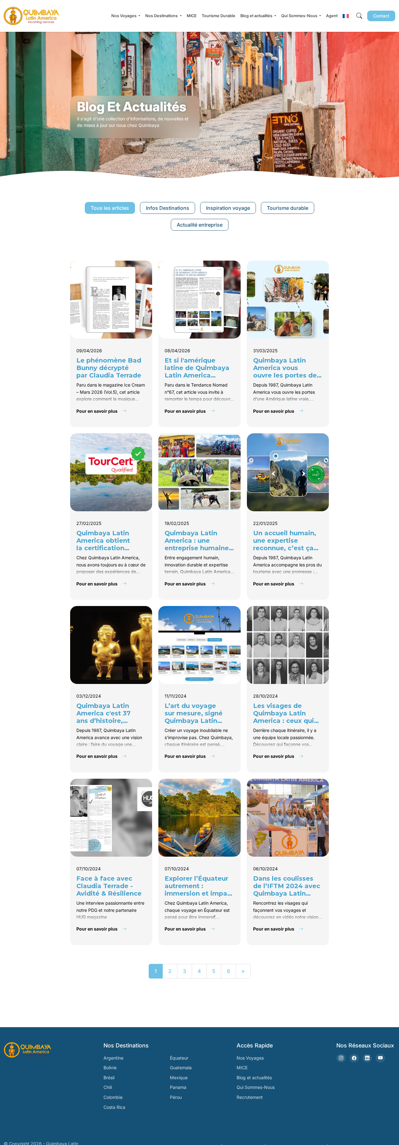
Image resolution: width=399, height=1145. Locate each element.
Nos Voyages (250, 1058)
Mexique (179, 1077)
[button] (345, 16)
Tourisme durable (287, 208)
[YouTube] (380, 1058)
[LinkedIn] (367, 1058)
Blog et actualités (254, 1077)
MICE (192, 15)
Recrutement (250, 1097)
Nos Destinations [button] (162, 15)
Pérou (176, 1097)
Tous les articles (110, 208)
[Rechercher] (359, 16)
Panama (178, 1087)
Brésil (108, 1077)
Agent (332, 15)
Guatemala (181, 1067)
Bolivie (110, 1067)
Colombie (113, 1097)
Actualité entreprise (200, 225)
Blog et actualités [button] (256, 15)
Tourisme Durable (218, 15)
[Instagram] (341, 1058)
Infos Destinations (167, 208)
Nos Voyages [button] (124, 15)
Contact (381, 15)
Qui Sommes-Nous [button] (299, 15)
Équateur (179, 1058)
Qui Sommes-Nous (256, 1087)
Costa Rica (114, 1107)
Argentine (113, 1058)
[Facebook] (354, 1058)
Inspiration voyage (228, 208)
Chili (107, 1087)
